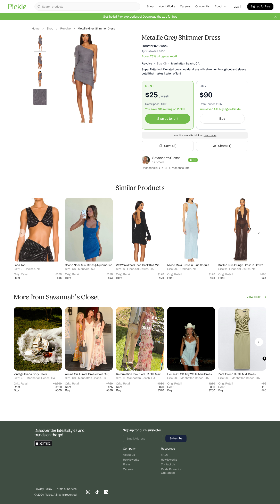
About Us (129, 454)
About (218, 6)
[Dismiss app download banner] (275, 17)
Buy (222, 118)
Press (126, 464)
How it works (131, 459)
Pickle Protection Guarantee (171, 471)
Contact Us (202, 6)
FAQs (164, 454)
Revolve (65, 28)
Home (36, 28)
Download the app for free (160, 16)
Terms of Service (66, 488)
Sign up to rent (167, 118)
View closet (254, 296)
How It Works (166, 6)
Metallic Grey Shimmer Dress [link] (96, 28)
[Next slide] (259, 233)
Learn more (210, 135)
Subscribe (176, 438)
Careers (185, 6)
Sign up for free (260, 6)
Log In (238, 6)
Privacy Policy (43, 488)
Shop (150, 6)
